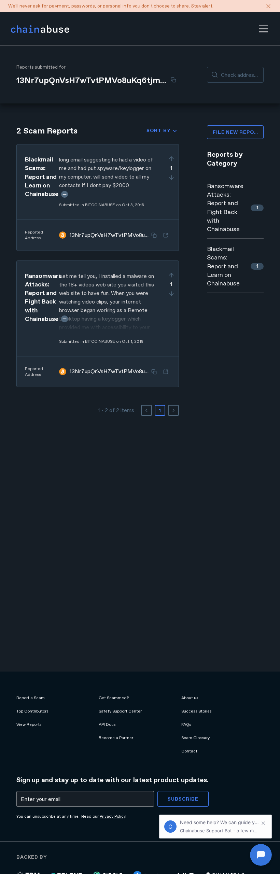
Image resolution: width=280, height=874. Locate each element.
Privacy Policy (112, 816)
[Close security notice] (268, 6)
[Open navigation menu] (263, 28)
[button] (263, 29)
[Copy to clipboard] (173, 79)
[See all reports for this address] (165, 235)
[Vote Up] (171, 158)
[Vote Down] (171, 177)
